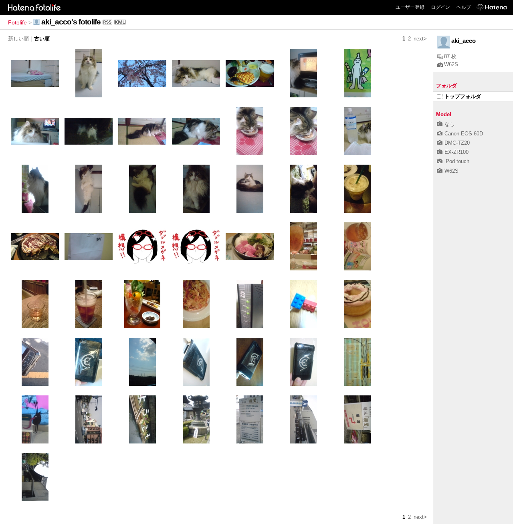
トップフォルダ (462, 96)
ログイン (440, 7)
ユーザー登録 (410, 7)
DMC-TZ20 (457, 143)
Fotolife (17, 22)
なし (449, 124)
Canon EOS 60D (463, 134)
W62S (451, 64)
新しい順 (18, 39)
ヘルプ (463, 7)
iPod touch (456, 161)
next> (420, 39)
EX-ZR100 (456, 152)
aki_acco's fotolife (71, 22)
